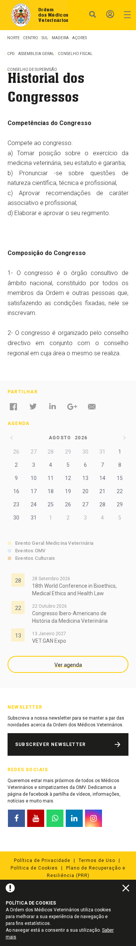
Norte (13, 38)
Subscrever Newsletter (50, 744)
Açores (79, 38)
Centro (30, 38)
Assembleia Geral (36, 54)
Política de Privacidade (42, 860)
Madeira (60, 38)
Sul (45, 38)
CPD (11, 54)
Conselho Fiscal (75, 54)
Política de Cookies (34, 868)
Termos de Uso (97, 860)
